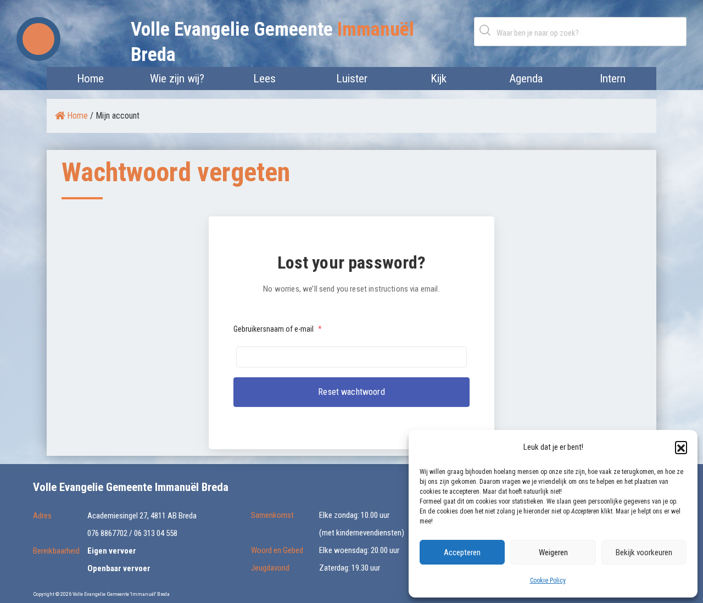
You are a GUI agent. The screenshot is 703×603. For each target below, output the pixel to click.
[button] (681, 447)
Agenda (526, 78)
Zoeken (487, 30)
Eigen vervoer (111, 551)
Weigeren (553, 552)
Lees (264, 78)
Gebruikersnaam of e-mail (277, 329)
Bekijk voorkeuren (644, 552)
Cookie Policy (548, 580)
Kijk (439, 78)
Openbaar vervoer (118, 568)
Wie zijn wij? (177, 78)
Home (90, 78)
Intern (613, 78)
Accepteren (462, 552)
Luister (351, 78)
